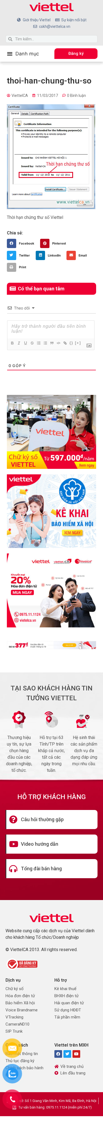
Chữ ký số (14, 988)
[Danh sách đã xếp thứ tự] (38, 343)
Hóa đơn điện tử (20, 995)
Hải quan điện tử (69, 1002)
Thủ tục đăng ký (19, 1060)
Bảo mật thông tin (21, 1053)
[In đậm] (12, 343)
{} (71, 343)
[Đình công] (32, 343)
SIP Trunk (14, 1031)
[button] (23, 53)
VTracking (14, 1017)
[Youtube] (76, 1054)
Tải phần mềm (67, 1017)
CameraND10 (17, 1024)
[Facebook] (58, 1054)
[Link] (65, 343)
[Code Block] (58, 343)
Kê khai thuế (65, 988)
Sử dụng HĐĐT (67, 1010)
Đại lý (10, 1075)
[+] (78, 343)
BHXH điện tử (66, 995)
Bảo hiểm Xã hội (20, 1002)
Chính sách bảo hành (24, 1067)
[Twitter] (67, 1054)
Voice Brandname (21, 1010)
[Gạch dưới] (25, 343)
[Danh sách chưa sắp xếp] (45, 343)
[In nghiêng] (18, 343)
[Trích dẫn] (51, 343)
